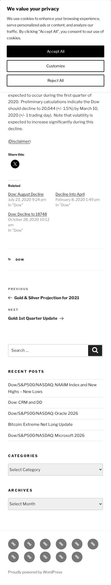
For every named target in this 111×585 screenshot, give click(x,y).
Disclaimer (19, 141)
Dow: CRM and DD (25, 402)
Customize (55, 66)
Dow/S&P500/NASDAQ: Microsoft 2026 (46, 435)
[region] (55, 46)
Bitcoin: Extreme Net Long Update (40, 424)
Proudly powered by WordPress (35, 572)
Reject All (55, 80)
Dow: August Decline (26, 194)
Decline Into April (70, 194)
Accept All (55, 51)
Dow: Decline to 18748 (27, 214)
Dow (20, 260)
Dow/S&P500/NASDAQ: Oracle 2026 (43, 413)
